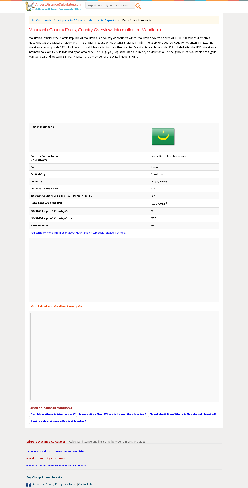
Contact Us (85, 484)
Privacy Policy (53, 484)
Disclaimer (70, 484)
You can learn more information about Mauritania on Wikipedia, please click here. (78, 232)
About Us (38, 484)
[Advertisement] (124, 93)
